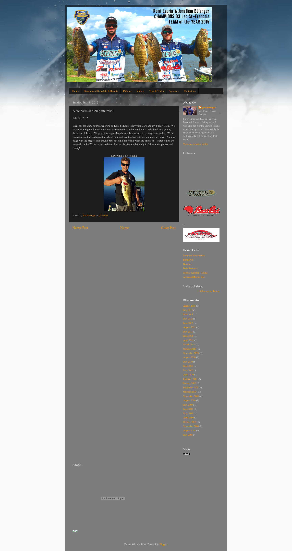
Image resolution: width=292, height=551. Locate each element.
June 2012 (188, 323)
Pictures (127, 91)
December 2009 (190, 387)
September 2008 (191, 426)
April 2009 (188, 417)
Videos (140, 91)
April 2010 (188, 374)
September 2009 (191, 396)
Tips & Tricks (156, 91)
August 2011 (189, 327)
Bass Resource (190, 268)
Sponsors (174, 91)
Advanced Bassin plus (194, 276)
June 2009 (188, 409)
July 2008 (188, 434)
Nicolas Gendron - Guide (195, 272)
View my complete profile (195, 144)
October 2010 (189, 348)
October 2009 (189, 391)
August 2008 (189, 430)
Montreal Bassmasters (194, 255)
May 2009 (188, 413)
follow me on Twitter (210, 291)
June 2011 (188, 335)
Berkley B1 (188, 259)
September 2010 (191, 353)
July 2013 (188, 310)
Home (75, 91)
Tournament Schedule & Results (101, 91)
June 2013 (188, 314)
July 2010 (188, 361)
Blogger (163, 544)
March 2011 (189, 344)
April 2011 (188, 340)
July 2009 (188, 404)
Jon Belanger (208, 107)
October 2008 (189, 422)
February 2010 (190, 378)
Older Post (168, 227)
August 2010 (189, 357)
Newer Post (80, 227)
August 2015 (189, 305)
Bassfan (187, 264)
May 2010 (188, 370)
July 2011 (188, 331)
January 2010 (189, 383)
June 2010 (188, 365)
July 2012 (188, 318)
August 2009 (189, 400)
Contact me (190, 91)
